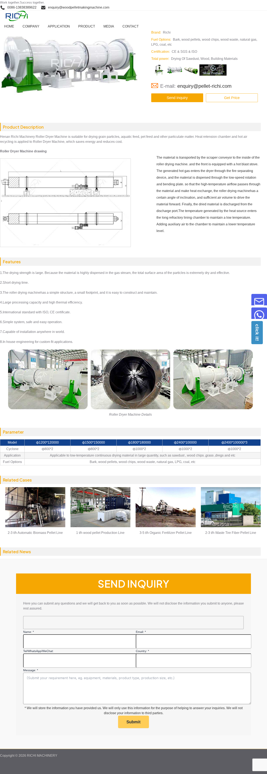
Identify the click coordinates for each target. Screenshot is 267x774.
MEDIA (108, 26)
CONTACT (130, 26)
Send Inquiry (177, 98)
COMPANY (31, 26)
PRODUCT (86, 26)
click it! (257, 332)
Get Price (232, 98)
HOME (9, 26)
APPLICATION (59, 26)
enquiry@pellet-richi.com (204, 86)
